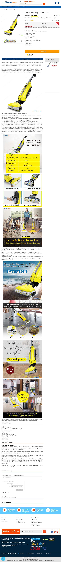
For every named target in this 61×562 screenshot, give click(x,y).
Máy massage (48, 553)
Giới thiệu (3, 519)
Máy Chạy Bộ (21, 553)
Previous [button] (2, 41)
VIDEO (24, 6)
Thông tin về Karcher (7, 442)
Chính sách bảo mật (34, 524)
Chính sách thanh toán (35, 519)
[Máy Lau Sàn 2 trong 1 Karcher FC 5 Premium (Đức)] (49, 64)
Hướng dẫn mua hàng (31, 55)
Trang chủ (3, 9)
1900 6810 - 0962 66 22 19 (29, 1)
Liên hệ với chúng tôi (19, 521)
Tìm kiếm (44, 4)
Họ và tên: (9, 483)
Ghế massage (39, 553)
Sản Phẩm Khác (31, 553)
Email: (10, 486)
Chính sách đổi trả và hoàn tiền (36, 522)
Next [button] (21, 41)
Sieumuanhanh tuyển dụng (20, 522)
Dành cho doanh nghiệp (20, 519)
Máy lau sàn (16, 9)
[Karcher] (34, 15)
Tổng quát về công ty (5, 521)
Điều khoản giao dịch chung (35, 525)
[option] (5, 40)
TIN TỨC (18, 6)
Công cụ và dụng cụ (9, 9)
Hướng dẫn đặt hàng (34, 521)
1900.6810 (7, 541)
